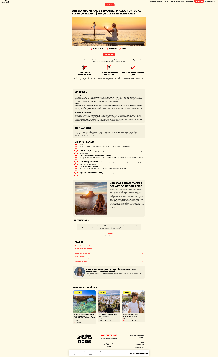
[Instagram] (86, 341)
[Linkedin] (83, 341)
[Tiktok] (89, 341)
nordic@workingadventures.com (109, 338)
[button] (75, 230)
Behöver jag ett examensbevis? (82, 258)
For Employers (139, 347)
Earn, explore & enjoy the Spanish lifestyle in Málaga (108, 315)
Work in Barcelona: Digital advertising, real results (130, 315)
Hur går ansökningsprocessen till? (82, 245)
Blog (142, 342)
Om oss (166, 1)
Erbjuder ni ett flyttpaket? (81, 261)
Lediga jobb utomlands (156, 1)
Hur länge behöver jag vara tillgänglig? (83, 248)
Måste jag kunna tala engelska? (82, 251)
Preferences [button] (90, 354)
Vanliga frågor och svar (177, 1)
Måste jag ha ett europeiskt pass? (82, 253)
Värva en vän (199, 1)
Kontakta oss (189, 1)
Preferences (132, 353)
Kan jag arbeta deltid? (80, 256)
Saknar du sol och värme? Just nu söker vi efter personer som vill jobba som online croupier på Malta (84, 316)
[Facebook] (79, 341)
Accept (145, 353)
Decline (139, 353)
